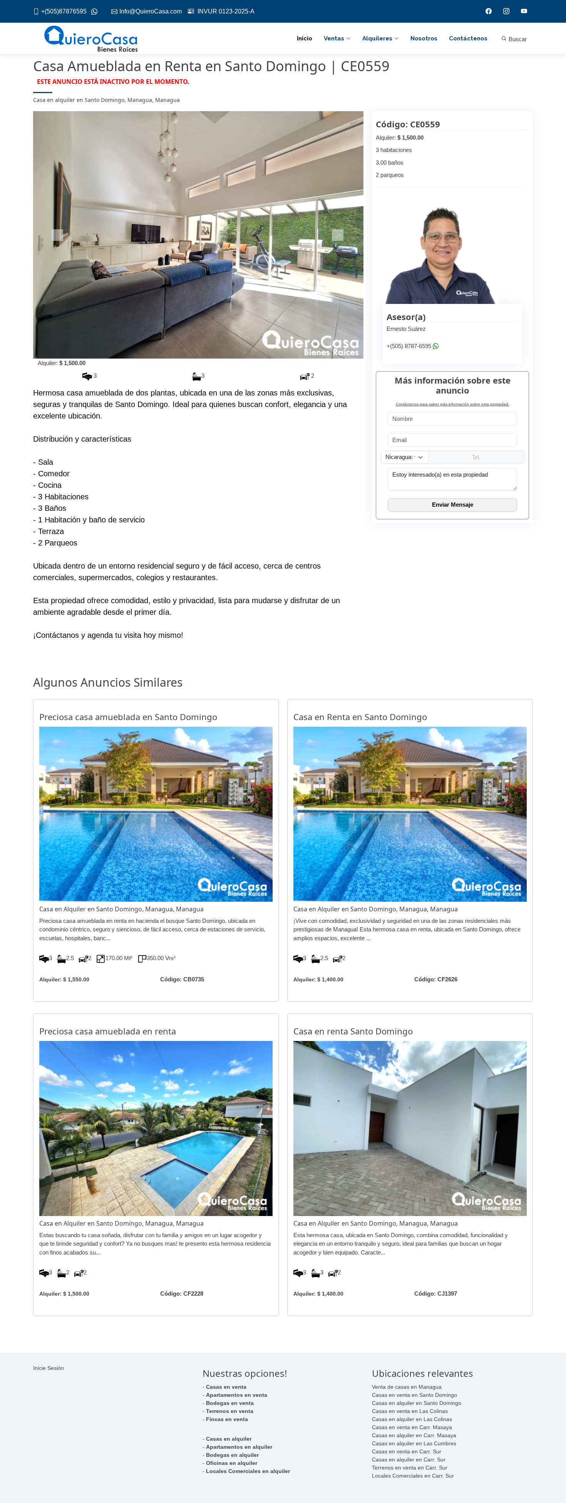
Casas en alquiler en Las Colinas (412, 1419)
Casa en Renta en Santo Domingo (360, 716)
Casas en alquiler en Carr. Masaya (414, 1435)
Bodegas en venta (230, 1403)
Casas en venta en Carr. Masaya (412, 1427)
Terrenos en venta (229, 1411)
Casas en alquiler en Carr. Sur (408, 1459)
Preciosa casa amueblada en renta (107, 1031)
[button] (58, 235)
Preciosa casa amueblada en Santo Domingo (128, 716)
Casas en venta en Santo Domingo (414, 1395)
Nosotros (423, 38)
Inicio (304, 38)
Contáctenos (468, 38)
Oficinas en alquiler (231, 1463)
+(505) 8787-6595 (409, 346)
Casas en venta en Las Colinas (410, 1411)
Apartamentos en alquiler (239, 1447)
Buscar (517, 39)
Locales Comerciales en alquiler (248, 1471)
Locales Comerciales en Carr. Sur (413, 1476)
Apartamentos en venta (236, 1395)
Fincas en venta (227, 1419)
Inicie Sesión (48, 1368)
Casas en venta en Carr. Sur (406, 1451)
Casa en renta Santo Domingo (353, 1031)
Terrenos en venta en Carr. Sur (409, 1468)
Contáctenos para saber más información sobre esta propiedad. (452, 404)
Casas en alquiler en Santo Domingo (416, 1403)
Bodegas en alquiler (232, 1455)
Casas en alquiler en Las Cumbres (414, 1443)
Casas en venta (226, 1387)
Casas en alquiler (228, 1439)
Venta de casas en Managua (407, 1387)
